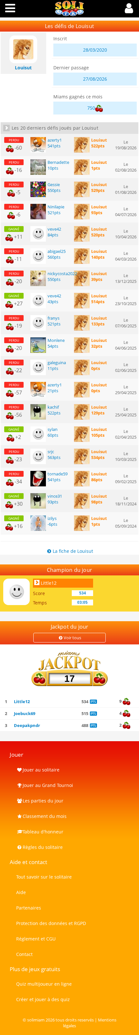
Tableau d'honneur (43, 832)
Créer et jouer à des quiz (43, 999)
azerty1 (55, 140)
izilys (52, 518)
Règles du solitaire (43, 847)
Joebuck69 (24, 713)
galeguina (57, 362)
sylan (53, 429)
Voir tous (72, 638)
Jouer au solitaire (41, 770)
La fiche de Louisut (73, 551)
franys (53, 318)
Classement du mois (45, 816)
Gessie (54, 184)
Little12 (49, 583)
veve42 (54, 229)
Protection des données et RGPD (51, 923)
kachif (53, 407)
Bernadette (58, 162)
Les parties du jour (43, 801)
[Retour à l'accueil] (69, 14)
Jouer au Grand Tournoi (48, 785)
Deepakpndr (27, 725)
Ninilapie (56, 207)
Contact (24, 954)
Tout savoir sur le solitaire (44, 877)
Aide (21, 892)
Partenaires (28, 908)
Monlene (56, 340)
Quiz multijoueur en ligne (44, 984)
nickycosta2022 (62, 273)
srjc (51, 451)
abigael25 (57, 251)
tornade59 (58, 474)
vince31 (55, 496)
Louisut (99, 140)
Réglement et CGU (36, 939)
